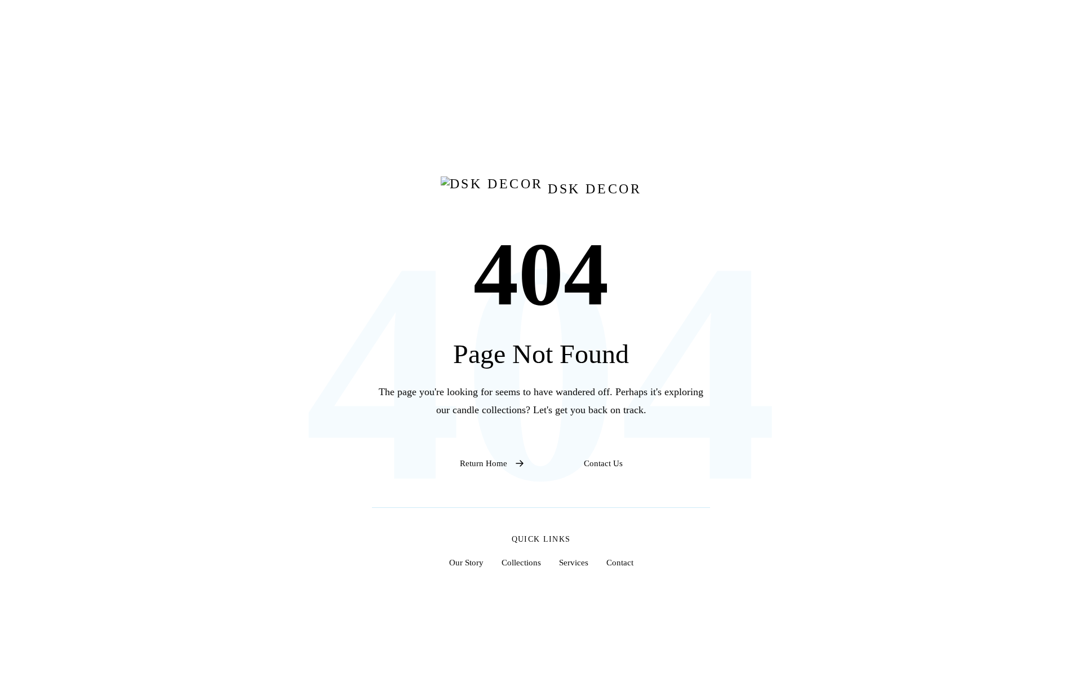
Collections (521, 562)
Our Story (466, 562)
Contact (619, 562)
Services (573, 562)
